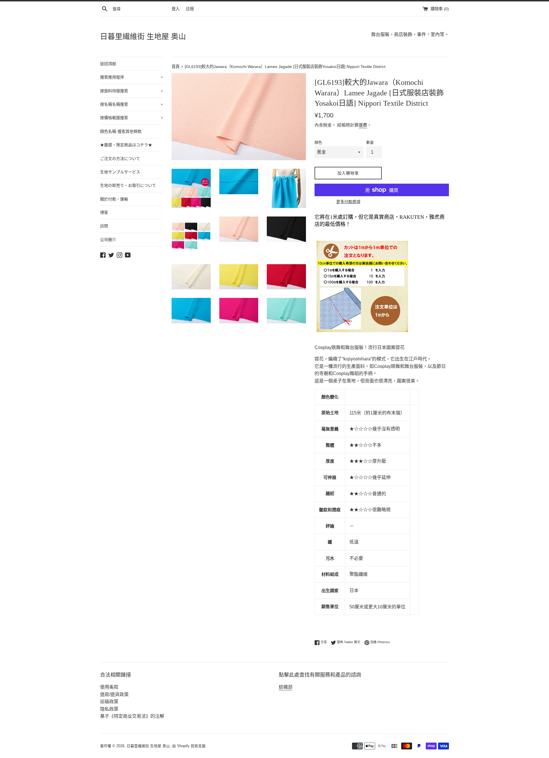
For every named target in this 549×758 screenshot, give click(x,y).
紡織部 (286, 687)
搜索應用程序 (131, 77)
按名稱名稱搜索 (131, 104)
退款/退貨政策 (114, 694)
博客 (104, 212)
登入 (176, 9)
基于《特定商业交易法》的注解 (132, 716)
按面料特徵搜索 (131, 91)
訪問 (104, 226)
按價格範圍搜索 (131, 117)
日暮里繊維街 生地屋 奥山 (143, 37)
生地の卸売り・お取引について (128, 185)
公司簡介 (108, 239)
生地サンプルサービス (120, 172)
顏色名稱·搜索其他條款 (121, 131)
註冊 (190, 9)
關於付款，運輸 (114, 199)
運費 (363, 125)
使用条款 (109, 687)
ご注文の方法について (120, 158)
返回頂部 (108, 63)
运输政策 (109, 701)
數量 (370, 142)
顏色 (318, 142)
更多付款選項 (348, 201)
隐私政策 (109, 709)
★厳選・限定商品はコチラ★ (126, 145)
